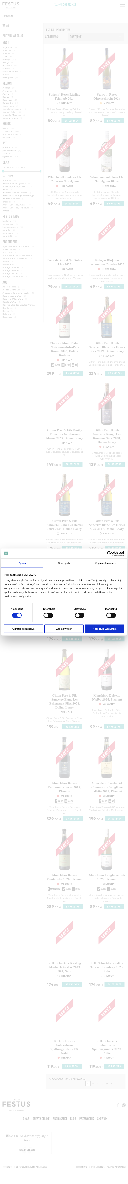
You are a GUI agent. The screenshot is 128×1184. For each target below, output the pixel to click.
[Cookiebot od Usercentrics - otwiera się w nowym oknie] (109, 553)
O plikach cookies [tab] (105, 563)
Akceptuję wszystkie (104, 628)
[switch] (48, 615)
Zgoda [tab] (22, 563)
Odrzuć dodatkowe (23, 628)
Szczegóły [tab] (64, 563)
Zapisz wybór (64, 628)
